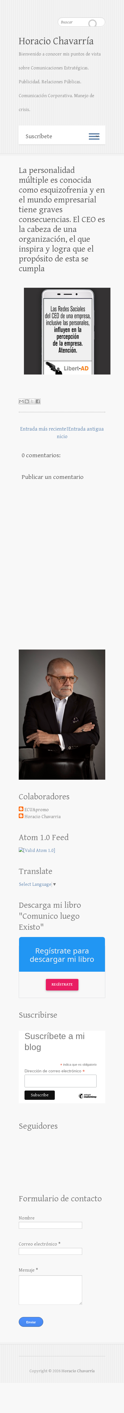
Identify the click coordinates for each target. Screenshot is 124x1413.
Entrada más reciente (43, 429)
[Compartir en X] (32, 401)
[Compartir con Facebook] (38, 401)
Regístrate (62, 984)
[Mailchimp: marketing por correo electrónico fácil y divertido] (87, 1101)
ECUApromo (37, 810)
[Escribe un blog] (27, 401)
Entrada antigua (86, 429)
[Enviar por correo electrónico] (21, 401)
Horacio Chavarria (43, 817)
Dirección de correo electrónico (55, 1071)
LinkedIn (101, 7)
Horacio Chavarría (56, 41)
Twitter (89, 7)
